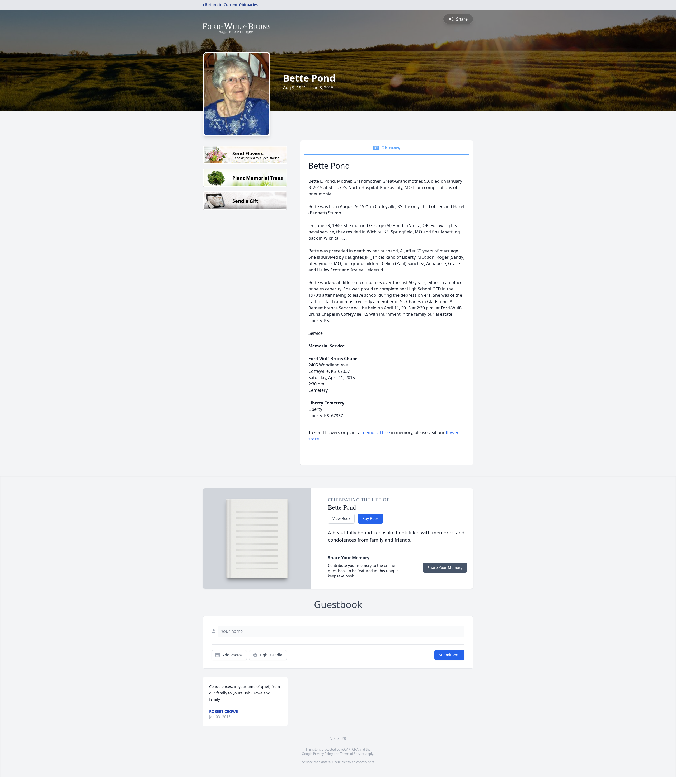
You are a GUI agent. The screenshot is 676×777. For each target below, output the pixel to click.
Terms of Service (352, 753)
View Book (341, 518)
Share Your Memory (445, 567)
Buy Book (370, 518)
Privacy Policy (323, 753)
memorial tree (376, 432)
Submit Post (449, 654)
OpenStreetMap (343, 762)
